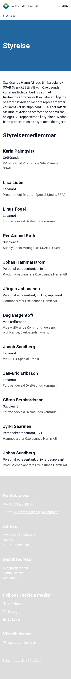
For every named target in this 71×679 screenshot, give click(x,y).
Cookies (35, 660)
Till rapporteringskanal (19, 642)
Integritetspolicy (15, 660)
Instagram (15, 612)
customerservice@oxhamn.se (36, 512)
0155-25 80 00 (22, 504)
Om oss (10, 15)
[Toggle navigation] (63, 6)
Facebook (15, 604)
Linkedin (14, 619)
